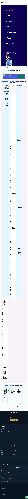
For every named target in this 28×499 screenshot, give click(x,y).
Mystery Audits (2, 441)
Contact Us (15, 458)
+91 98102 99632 (15, 417)
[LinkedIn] (1, 431)
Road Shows (15, 441)
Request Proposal (13, 420)
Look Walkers (15, 439)
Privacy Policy (15, 460)
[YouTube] (8, 431)
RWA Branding (16, 443)
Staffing (15, 456)
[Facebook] (5, 431)
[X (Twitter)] (3, 431)
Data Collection (2, 445)
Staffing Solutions (3, 443)
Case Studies (2, 452)
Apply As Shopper (3, 458)
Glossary (2, 456)
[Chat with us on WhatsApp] (26, 497)
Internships (2, 460)
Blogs (1, 450)
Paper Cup (15, 445)
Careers (15, 454)
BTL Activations (2, 439)
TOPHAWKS (14, 412)
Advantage (2, 454)
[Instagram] (6, 431)
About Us (15, 450)
